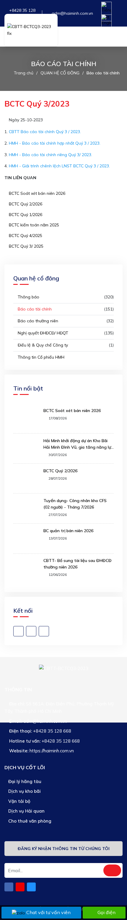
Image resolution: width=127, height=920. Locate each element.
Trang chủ (23, 73)
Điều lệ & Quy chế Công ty (42, 345)
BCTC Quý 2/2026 (25, 204)
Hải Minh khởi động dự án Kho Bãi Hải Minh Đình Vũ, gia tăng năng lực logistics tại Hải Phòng (78, 444)
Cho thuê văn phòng (29, 821)
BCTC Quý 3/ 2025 (25, 246)
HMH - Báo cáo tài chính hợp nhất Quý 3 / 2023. (54, 143)
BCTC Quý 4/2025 (25, 235)
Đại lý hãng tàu (24, 781)
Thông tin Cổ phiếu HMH (40, 357)
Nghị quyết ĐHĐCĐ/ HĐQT (42, 333)
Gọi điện (106, 912)
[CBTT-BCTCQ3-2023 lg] (31, 30)
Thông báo (28, 297)
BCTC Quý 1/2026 (25, 214)
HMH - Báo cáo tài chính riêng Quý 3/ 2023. (50, 154)
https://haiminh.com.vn (52, 751)
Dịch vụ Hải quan (26, 811)
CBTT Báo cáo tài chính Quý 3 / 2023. (45, 131)
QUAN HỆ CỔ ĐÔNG (59, 73)
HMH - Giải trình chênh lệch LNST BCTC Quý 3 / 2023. (59, 166)
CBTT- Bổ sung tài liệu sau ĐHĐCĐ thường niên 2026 (77, 564)
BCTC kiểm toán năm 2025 (33, 225)
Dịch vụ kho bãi (24, 791)
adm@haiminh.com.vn (72, 13)
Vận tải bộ (18, 801)
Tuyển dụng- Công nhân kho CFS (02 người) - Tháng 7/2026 (75, 504)
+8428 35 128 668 (52, 731)
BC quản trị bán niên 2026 (68, 530)
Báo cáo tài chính (103, 73)
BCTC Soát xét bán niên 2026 (36, 193)
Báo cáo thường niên (37, 320)
